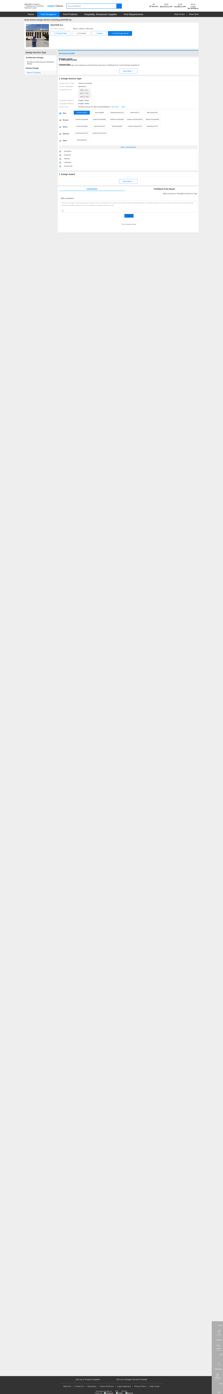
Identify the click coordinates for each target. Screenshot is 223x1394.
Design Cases (65, 59)
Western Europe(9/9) (152, 119)
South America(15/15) (99, 133)
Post (129, 216)
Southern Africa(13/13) (135, 126)
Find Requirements (133, 14)
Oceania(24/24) (82, 140)
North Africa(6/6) (117, 126)
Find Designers (48, 14)
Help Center (179, 14)
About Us (67, 1386)
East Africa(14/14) (99, 126)
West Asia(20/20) (152, 112)
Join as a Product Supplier (88, 1379)
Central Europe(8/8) (81, 119)
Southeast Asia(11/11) (117, 112)
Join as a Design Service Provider (131, 1379)
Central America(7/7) (81, 133)
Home (31, 14)
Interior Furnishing (33, 72)
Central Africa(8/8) (81, 126)
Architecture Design (34, 58)
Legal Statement (124, 1386)
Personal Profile (67, 53)
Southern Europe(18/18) (134, 119)
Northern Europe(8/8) (117, 119)
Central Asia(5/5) (82, 112)
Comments (92, 189)
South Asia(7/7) (135, 112)
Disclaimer (91, 1386)
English (51, 6)
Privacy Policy (140, 1386)
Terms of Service (107, 1386)
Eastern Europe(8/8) (99, 119)
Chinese (59, 6)
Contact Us (79, 1386)
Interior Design (32, 68)
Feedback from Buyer (164, 189)
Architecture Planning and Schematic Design (40, 63)
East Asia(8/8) (99, 112)
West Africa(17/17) (152, 126)
